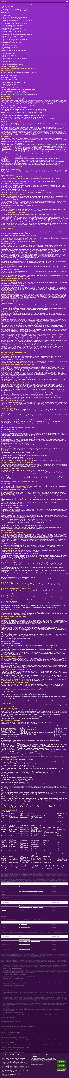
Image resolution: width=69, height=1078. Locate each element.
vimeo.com (4, 910)
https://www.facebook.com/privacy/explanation (23, 226)
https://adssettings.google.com (58, 771)
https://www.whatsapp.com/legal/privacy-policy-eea (13, 574)
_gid (19, 924)
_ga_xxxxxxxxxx (23, 924)
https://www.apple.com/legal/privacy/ (13, 641)
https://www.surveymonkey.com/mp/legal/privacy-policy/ (14, 630)
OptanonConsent (34, 941)
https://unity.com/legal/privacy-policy (43, 520)
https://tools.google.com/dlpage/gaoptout (40, 309)
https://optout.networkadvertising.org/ (44, 773)
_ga (26, 924)
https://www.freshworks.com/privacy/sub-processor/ (26, 604)
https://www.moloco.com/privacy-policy (33, 525)
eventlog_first (41, 907)
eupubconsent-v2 (40, 891)
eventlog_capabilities (28, 907)
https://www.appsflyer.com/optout (55, 395)
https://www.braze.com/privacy (8, 425)
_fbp (19, 886)
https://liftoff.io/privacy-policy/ (37, 522)
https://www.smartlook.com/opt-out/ (47, 344)
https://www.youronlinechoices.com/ (25, 773)
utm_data (38, 941)
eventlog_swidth (35, 907)
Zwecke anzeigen (61, 1069)
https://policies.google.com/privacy (20, 298)
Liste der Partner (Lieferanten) (37, 1064)
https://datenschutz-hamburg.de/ (29, 92)
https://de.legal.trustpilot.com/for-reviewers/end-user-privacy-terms (24, 623)
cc (19, 905)
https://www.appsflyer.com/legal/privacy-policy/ (12, 398)
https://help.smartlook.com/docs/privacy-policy (23, 350)
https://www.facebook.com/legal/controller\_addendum (14, 498)
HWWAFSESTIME (27, 939)
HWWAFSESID (21, 939)
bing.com (3, 894)
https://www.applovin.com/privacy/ (38, 519)
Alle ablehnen (61, 1065)
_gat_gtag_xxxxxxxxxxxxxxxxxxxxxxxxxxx (28, 891)
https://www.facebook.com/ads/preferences (33, 502)
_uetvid (29, 927)
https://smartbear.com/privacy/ (19, 375)
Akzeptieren (61, 1061)
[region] (34, 1065)
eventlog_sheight (22, 907)
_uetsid (20, 891)
